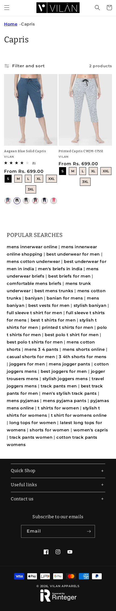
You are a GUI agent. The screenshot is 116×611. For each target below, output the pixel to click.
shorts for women (49, 429)
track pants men (59, 386)
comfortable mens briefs (34, 283)
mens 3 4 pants (41, 349)
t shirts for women (58, 407)
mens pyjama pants (64, 400)
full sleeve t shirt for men (34, 312)
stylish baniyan (90, 305)
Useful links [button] (24, 484)
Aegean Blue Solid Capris (25, 151)
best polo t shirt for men (71, 334)
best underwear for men (73, 254)
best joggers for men (64, 371)
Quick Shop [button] (23, 470)
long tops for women (32, 422)
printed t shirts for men (67, 327)
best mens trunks (54, 290)
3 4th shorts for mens (83, 356)
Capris (28, 24)
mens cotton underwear (33, 261)
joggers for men (27, 364)
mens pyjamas (23, 400)
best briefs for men (69, 276)
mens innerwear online (32, 246)
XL (38, 178)
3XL (30, 188)
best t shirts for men (53, 320)
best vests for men (49, 305)
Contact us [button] (22, 498)
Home (10, 24)
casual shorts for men (31, 356)
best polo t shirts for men (35, 342)
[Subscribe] (89, 531)
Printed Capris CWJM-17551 (81, 151)
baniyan (34, 298)
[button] (7, 8)
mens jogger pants (69, 364)
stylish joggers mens (65, 378)
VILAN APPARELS (65, 586)
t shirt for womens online (79, 415)
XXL (51, 178)
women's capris (90, 429)
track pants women (30, 437)
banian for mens (65, 298)
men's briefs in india (60, 268)
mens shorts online (84, 349)
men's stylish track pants (69, 393)
